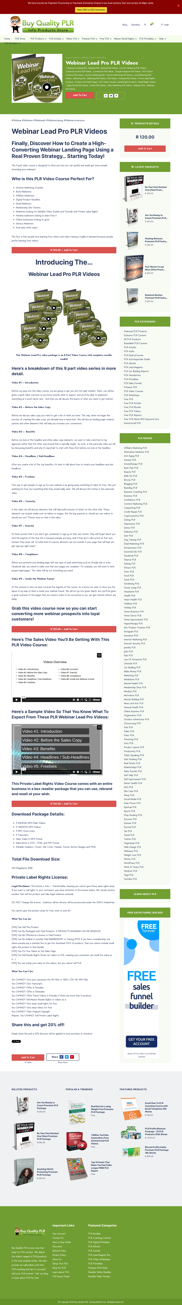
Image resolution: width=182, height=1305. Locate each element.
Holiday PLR (130, 607)
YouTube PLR (130, 879)
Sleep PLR (129, 795)
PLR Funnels (94, 1250)
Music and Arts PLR (133, 703)
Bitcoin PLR (129, 480)
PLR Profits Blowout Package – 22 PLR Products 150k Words (156, 1131)
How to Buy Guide (61, 1242)
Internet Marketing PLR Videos (119, 75)
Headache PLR (131, 591)
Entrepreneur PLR (132, 547)
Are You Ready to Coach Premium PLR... (156, 216)
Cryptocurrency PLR (134, 515)
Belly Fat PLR (130, 476)
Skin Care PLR (131, 791)
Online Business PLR (134, 711)
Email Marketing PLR (134, 543)
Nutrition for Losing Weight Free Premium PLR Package (102, 1109)
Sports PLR (129, 811)
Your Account (59, 1233)
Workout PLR (130, 871)
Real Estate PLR (132, 763)
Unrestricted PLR (132, 423)
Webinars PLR (139, 85)
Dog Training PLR (132, 539)
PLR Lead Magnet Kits (99, 1255)
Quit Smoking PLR (133, 759)
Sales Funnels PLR (133, 771)
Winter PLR (129, 859)
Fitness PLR (130, 567)
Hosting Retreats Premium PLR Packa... (156, 240)
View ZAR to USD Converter (91, 9)
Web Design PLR (132, 847)
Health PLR (129, 595)
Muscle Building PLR (134, 699)
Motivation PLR (131, 695)
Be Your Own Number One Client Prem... (156, 188)
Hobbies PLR (130, 603)
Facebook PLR (131, 555)
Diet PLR (128, 535)
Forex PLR (129, 579)
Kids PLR (128, 655)
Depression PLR (132, 523)
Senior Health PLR (133, 783)
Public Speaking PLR (134, 755)
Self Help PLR (131, 775)
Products (76, 57)
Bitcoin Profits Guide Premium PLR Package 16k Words (157, 1150)
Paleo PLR (129, 731)
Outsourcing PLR (132, 723)
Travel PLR (129, 835)
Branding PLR (130, 487)
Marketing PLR (79, 78)
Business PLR (94, 68)
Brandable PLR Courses (135, 343)
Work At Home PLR (133, 867)
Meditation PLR (131, 679)
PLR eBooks (130, 363)
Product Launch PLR (134, 747)
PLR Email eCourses (133, 355)
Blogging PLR (130, 484)
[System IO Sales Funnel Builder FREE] (141, 986)
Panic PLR (129, 735)
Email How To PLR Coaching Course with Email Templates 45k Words (156, 1107)
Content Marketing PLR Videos (132, 68)
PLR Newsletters (132, 375)
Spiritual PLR (130, 807)
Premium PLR (130, 387)
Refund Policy (59, 1250)
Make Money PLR (132, 671)
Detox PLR (129, 527)
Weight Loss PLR (132, 855)
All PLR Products (132, 339)
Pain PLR (128, 727)
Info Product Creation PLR (137, 627)
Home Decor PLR (132, 615)
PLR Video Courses (133, 391)
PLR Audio (129, 351)
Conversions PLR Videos (103, 71)
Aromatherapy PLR (133, 464)
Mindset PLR (130, 691)
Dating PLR (129, 519)
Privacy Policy (59, 1255)
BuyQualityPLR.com (98, 1302)
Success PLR (130, 819)
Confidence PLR (132, 499)
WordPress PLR (131, 863)
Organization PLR (132, 715)
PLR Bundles (94, 1233)
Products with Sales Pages (86, 82)
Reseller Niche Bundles (99, 1272)
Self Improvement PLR (135, 779)
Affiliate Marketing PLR (135, 448)
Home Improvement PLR (136, 619)
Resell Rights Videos (146, 82)
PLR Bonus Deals (60, 1276)
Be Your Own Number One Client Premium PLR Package (48, 1136)
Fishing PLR (129, 563)
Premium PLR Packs (97, 1268)
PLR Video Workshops (99, 1259)
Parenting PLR (131, 739)
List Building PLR (132, 667)
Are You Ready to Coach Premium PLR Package (47, 1105)
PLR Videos (112, 78)
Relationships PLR (132, 767)
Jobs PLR (128, 651)
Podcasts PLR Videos (127, 78)
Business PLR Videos (109, 68)
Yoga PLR (128, 875)
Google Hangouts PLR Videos (127, 71)
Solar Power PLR (132, 803)
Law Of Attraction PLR (135, 659)
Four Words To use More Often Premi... (155, 268)
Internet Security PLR (134, 643)
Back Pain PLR (131, 468)
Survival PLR (130, 827)
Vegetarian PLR (131, 843)
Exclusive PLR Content (135, 335)
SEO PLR (128, 787)
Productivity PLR (132, 751)
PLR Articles (130, 347)
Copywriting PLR (132, 507)
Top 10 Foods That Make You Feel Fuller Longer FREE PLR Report (101, 1166)
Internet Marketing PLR (95, 75)
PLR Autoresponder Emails (137, 359)
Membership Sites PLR (135, 687)
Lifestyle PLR (130, 663)
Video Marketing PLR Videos (119, 85)
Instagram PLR (131, 631)
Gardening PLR (131, 583)
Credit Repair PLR (133, 511)
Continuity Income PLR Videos (78, 71)
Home (68, 57)
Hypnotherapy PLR (133, 623)
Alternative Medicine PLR (136, 452)
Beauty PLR (130, 472)
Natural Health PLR (133, 707)
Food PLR (129, 575)
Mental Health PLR (133, 683)
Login (166, 24)
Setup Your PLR (60, 1263)
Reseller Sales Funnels (99, 1276)
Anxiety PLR (130, 460)
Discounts (57, 1246)
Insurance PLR (131, 635)
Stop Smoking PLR (133, 815)
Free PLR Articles (132, 403)
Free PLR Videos (132, 411)
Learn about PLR (60, 1272)
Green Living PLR (132, 587)
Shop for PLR (59, 1268)
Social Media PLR (132, 799)
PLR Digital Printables (99, 1242)
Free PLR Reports (133, 415)
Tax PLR (128, 831)
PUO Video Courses (107, 82)
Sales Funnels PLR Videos (77, 85)
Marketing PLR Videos (96, 78)
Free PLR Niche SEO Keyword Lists (141, 419)
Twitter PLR (130, 839)
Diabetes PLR (131, 531)
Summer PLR (130, 823)
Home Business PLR (134, 611)
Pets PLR (128, 743)
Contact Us (57, 1238)
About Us (57, 1259)
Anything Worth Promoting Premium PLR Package (47, 1172)
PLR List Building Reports (136, 371)
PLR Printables (131, 379)
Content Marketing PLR (135, 503)
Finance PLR (130, 559)
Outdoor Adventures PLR (136, 719)
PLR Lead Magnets (133, 367)
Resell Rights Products (127, 82)
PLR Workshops (131, 395)
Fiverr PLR (129, 571)
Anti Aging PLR (131, 456)
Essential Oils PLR (133, 551)
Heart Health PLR (133, 599)
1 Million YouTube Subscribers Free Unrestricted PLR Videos (100, 1139)
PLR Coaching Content (99, 1238)
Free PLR (128, 399)
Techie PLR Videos (98, 85)
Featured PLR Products (135, 331)
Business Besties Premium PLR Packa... (156, 296)
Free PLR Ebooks (132, 407)
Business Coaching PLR (77, 68)
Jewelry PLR (130, 647)
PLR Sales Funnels (133, 383)
